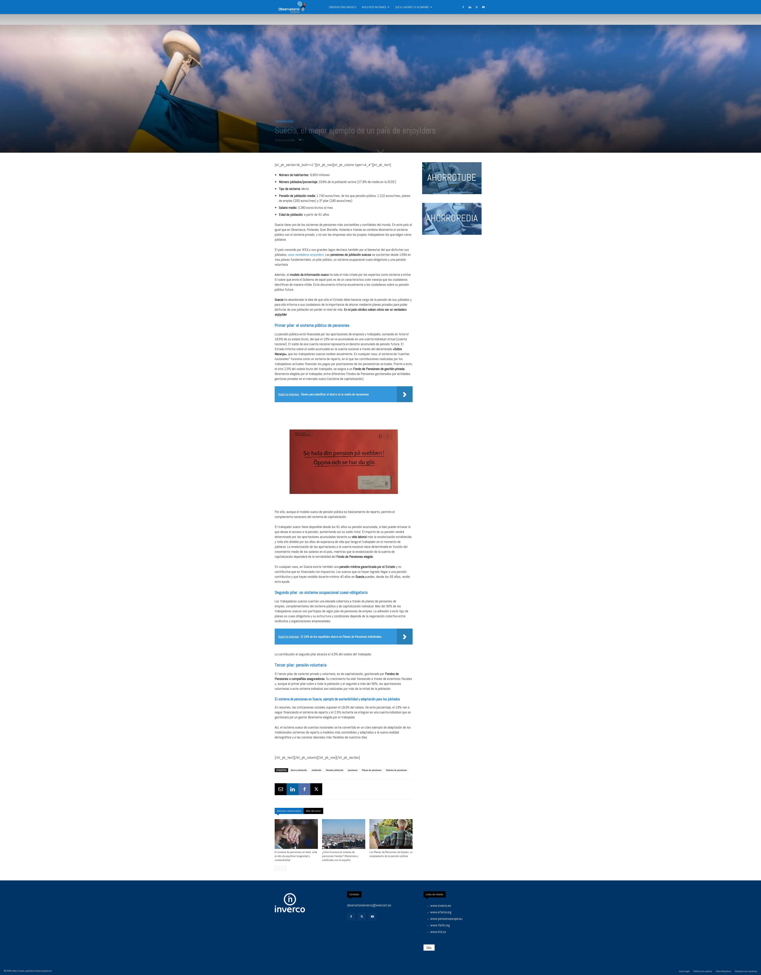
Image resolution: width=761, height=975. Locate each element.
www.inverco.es (440, 905)
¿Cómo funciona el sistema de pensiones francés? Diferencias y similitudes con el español (340, 856)
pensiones (353, 770)
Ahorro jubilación (299, 770)
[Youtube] (483, 7)
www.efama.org (440, 912)
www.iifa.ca (438, 931)
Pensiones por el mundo (284, 121)
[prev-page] (277, 868)
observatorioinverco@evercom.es (369, 905)
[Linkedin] (470, 7)
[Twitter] (362, 917)
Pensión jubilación (334, 770)
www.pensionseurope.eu (446, 918)
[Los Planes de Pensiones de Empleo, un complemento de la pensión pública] (391, 834)
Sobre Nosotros (723, 971)
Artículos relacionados (289, 811)
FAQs (429, 947)
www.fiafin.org (440, 925)
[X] (477, 7)
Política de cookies (702, 971)
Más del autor (313, 811)
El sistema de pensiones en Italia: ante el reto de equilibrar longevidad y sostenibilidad (296, 856)
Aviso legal (684, 971)
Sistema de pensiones (396, 770)
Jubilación (316, 770)
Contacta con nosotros (746, 971)
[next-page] (283, 868)
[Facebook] (463, 7)
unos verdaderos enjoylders (306, 254)
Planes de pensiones (371, 770)
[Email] (281, 789)
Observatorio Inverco (342, 7)
